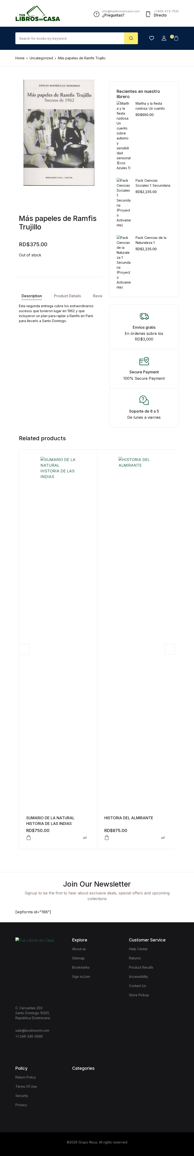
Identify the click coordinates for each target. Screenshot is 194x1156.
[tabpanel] (59, 133)
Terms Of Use (26, 1086)
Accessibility (138, 977)
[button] (164, 38)
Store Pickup (139, 995)
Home (20, 58)
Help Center (138, 949)
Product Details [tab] (67, 295)
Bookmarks (81, 967)
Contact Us (137, 986)
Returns (135, 958)
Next (169, 649)
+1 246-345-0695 (29, 1036)
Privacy (21, 1105)
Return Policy (25, 1077)
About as (79, 949)
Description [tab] (32, 295)
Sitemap (78, 958)
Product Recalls (141, 967)
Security (21, 1096)
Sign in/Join (81, 977)
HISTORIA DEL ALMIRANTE (128, 817)
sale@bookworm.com (32, 1030)
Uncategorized (41, 58)
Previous (24, 649)
